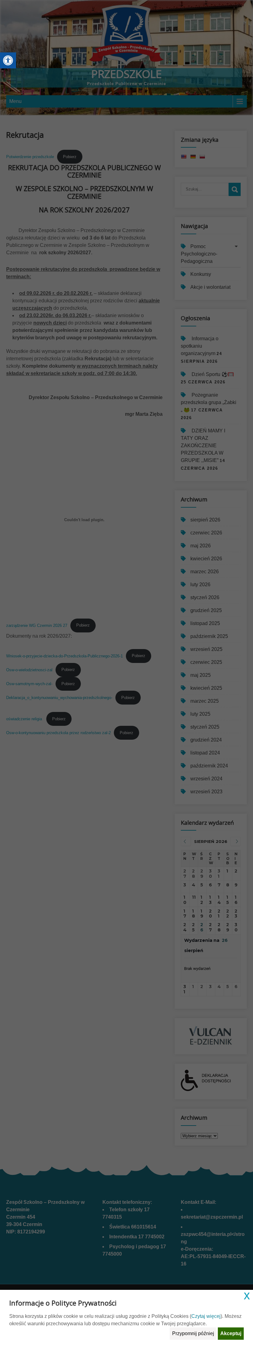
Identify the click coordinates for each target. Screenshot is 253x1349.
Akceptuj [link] (230, 1333)
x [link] (247, 1295)
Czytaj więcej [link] (206, 1316)
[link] (8, 60)
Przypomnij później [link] (193, 1333)
